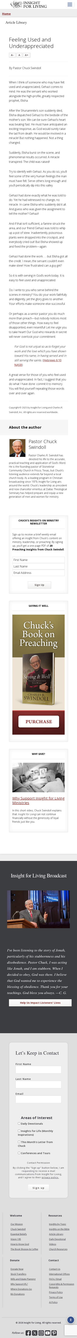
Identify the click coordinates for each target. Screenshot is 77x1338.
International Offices (59, 1274)
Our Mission (17, 1224)
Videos (52, 1244)
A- (12, 55)
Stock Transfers (18, 1274)
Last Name (23, 1079)
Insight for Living (29, 4)
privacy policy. (50, 1177)
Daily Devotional (57, 1239)
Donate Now (17, 1269)
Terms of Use (56, 1297)
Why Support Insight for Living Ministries (38, 800)
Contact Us (54, 1269)
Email (19, 1093)
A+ (26, 55)
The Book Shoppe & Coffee (24, 1249)
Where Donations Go (21, 1289)
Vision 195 (16, 1239)
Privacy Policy (56, 1292)
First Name (23, 1064)
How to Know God (20, 1244)
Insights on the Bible (59, 1229)
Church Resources (58, 1249)
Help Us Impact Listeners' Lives (40, 1002)
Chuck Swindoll (18, 1229)
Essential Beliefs (19, 1234)
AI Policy (53, 1302)
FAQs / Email (55, 1279)
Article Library (56, 1234)
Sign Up (39, 585)
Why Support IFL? (19, 1284)
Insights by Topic (57, 1224)
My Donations (18, 1294)
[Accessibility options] (70, 1320)
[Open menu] (69, 4)
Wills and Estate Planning (23, 1279)
